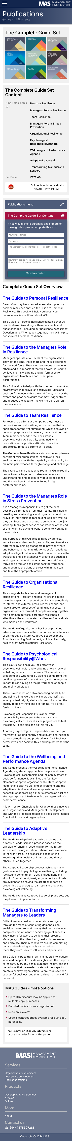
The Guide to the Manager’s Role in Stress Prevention (35, 498)
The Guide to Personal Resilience (35, 298)
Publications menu (20, 204)
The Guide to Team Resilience (32, 415)
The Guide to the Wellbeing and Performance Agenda (34, 759)
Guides (9, 1101)
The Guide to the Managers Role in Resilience (34, 349)
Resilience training (16, 1079)
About (8, 1115)
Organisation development (20, 1073)
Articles (9, 1097)
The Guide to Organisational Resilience (30, 584)
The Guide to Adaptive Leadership (25, 831)
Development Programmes (21, 1094)
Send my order (35, 273)
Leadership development (19, 1076)
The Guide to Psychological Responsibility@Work (30, 656)
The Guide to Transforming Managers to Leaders (29, 912)
